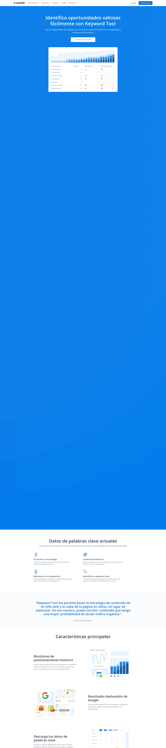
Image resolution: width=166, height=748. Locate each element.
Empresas (55, 3)
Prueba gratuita (145, 3)
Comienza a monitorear (83, 40)
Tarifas (64, 3)
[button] (34, 3)
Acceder (133, 3)
